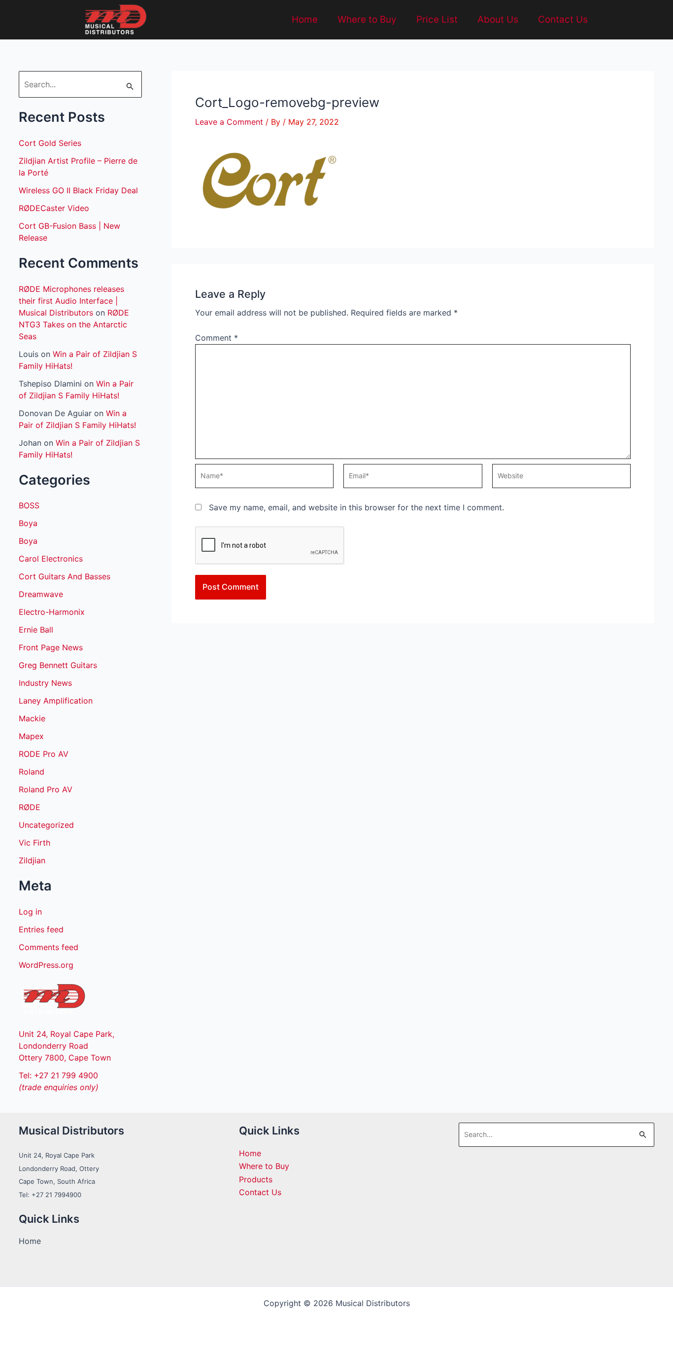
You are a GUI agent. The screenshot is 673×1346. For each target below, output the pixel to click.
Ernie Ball (36, 630)
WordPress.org (46, 965)
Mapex (31, 736)
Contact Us (563, 19)
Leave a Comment (229, 122)
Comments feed (48, 947)
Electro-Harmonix (52, 612)
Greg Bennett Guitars (58, 665)
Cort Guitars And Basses (64, 576)
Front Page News (51, 647)
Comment (216, 338)
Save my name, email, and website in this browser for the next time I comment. (356, 507)
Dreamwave (41, 594)
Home (305, 19)
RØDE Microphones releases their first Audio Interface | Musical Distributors (71, 301)
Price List (437, 19)
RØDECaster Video (54, 208)
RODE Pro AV (43, 754)
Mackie (32, 718)
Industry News (45, 683)
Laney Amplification (56, 701)
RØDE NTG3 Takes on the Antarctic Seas (74, 324)
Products (255, 1179)
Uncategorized (46, 825)
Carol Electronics (51, 559)
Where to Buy (367, 19)
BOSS (29, 505)
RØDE (29, 807)
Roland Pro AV (45, 789)
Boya (28, 523)
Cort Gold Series (50, 143)
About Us (497, 19)
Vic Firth (34, 843)
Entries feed (41, 929)
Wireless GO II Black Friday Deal (78, 190)
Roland (31, 772)
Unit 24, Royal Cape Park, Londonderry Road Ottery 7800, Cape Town (66, 1046)
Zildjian (32, 860)
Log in (30, 912)
